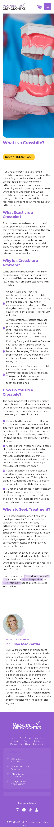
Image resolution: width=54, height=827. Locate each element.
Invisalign (15, 741)
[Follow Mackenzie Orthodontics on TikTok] (30, 810)
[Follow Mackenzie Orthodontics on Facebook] (24, 810)
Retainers (38, 741)
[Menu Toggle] (47, 6)
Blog (27, 744)
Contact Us (38, 744)
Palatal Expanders (32, 579)
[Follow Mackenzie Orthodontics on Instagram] (17, 810)
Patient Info (16, 744)
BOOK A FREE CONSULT (19, 157)
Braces (27, 741)
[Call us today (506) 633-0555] (40, 6)
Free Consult (26, 738)
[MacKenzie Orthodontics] (14, 7)
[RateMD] (36, 810)
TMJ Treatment (11, 583)
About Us (39, 738)
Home (13, 738)
